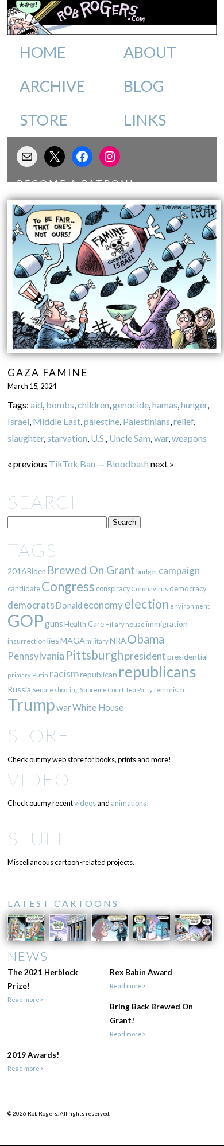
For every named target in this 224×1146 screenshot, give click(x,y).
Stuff (38, 838)
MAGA (72, 640)
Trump (31, 704)
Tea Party (139, 689)
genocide (131, 404)
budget (146, 571)
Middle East (56, 421)
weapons (189, 437)
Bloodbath (127, 463)
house (135, 624)
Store (44, 120)
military (97, 641)
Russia (19, 689)
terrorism (169, 689)
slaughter (25, 437)
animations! (130, 803)
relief (183, 421)
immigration (167, 624)
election (146, 604)
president (145, 656)
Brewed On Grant (91, 569)
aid (36, 404)
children (93, 404)
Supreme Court (102, 689)
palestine (101, 421)
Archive (52, 86)
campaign (179, 570)
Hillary (114, 624)
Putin (40, 675)
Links (144, 120)
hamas (164, 404)
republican (98, 674)
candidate (23, 588)
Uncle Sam (129, 437)
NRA (118, 640)
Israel (18, 421)
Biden (36, 571)
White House (97, 707)
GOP (25, 620)
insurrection (26, 641)
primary (19, 675)
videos (85, 803)
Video (38, 779)
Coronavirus (149, 589)
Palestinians (146, 421)
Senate (42, 689)
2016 (16, 571)
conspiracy (113, 588)
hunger (194, 404)
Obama (145, 639)
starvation (67, 437)
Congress (68, 586)
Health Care (84, 624)
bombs (60, 404)
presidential (187, 656)
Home (42, 52)
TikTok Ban (72, 463)
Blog (143, 86)
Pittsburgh (94, 655)
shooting (67, 689)
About (149, 52)
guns (54, 623)
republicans (157, 671)
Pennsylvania (35, 656)
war (161, 437)
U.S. (98, 437)
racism (64, 674)
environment (190, 606)
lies (53, 640)
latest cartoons (63, 903)
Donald (69, 605)
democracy (188, 588)
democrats (31, 605)
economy (103, 605)
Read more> (25, 999)
